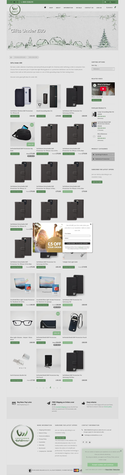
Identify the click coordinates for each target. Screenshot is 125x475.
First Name (68, 233)
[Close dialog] (120, 451)
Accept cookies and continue (102, 465)
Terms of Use (116, 469)
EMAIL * (67, 238)
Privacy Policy (109, 469)
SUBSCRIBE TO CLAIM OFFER (77, 243)
